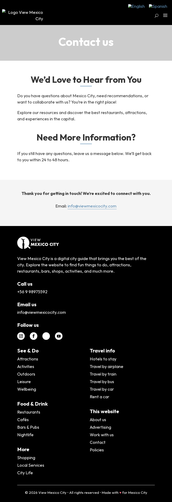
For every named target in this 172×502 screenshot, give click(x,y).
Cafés (23, 419)
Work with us (102, 434)
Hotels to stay (103, 358)
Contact (98, 442)
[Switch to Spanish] (158, 6)
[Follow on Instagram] (21, 336)
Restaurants (28, 412)
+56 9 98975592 (32, 291)
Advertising (100, 427)
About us (98, 419)
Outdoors (26, 374)
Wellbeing (26, 389)
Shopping (26, 457)
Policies (97, 449)
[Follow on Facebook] (33, 336)
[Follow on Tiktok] (46, 336)
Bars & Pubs (28, 427)
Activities (25, 366)
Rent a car (99, 396)
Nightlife (25, 434)
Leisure (24, 381)
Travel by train (103, 374)
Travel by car (102, 389)
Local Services (30, 465)
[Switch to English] (136, 6)
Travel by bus (102, 381)
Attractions (27, 358)
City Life (25, 472)
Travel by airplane (106, 366)
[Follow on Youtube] (59, 336)
